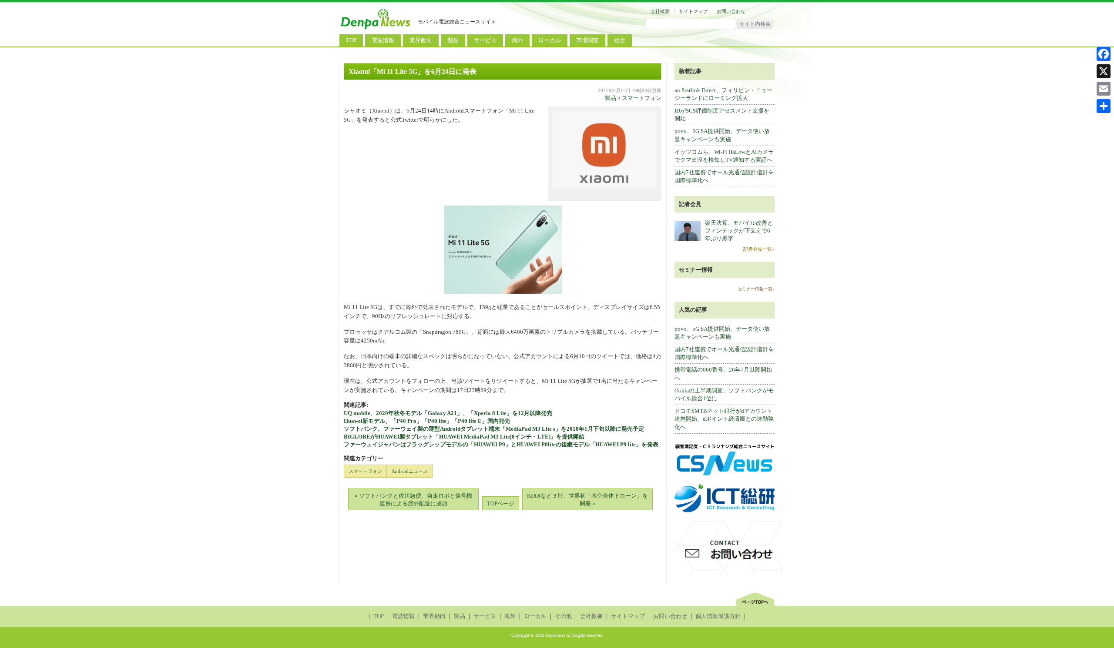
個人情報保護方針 (718, 616)
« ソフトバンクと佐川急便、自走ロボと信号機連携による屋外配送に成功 (413, 499)
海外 (517, 40)
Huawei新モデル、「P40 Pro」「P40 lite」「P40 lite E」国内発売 (427, 421)
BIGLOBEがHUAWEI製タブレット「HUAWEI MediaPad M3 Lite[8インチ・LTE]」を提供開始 (464, 436)
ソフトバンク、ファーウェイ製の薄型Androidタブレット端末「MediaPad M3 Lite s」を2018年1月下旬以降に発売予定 (494, 428)
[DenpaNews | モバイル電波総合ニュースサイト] (376, 29)
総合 (619, 40)
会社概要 (660, 11)
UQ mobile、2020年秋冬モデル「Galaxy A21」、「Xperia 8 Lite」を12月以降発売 (448, 413)
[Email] (1103, 88)
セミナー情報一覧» (756, 288)
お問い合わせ (731, 11)
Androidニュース (410, 471)
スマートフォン (641, 98)
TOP (351, 40)
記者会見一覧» (759, 249)
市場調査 (587, 40)
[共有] (1103, 106)
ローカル (549, 40)
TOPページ (500, 503)
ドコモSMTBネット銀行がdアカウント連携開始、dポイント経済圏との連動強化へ (724, 419)
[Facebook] (1103, 54)
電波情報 (383, 40)
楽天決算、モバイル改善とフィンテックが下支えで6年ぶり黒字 (739, 230)
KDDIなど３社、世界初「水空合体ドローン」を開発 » (587, 499)
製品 (453, 40)
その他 (563, 616)
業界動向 (420, 40)
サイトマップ (693, 11)
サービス (485, 40)
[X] (1103, 71)
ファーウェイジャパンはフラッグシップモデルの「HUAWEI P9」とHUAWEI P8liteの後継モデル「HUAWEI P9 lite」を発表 (501, 444)
